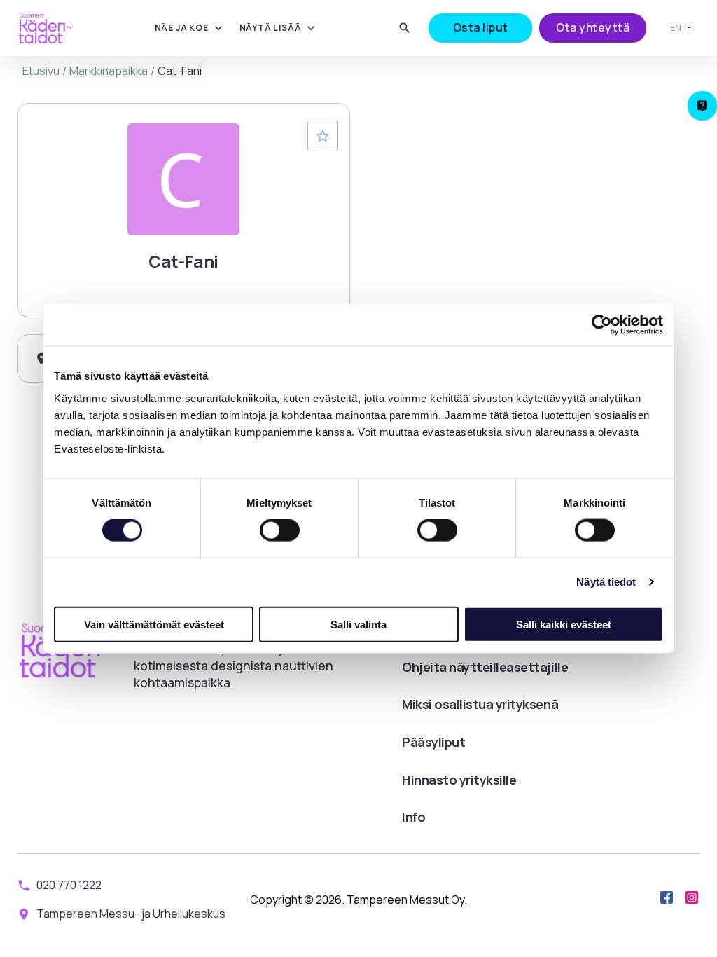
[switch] (280, 530)
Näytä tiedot (606, 582)
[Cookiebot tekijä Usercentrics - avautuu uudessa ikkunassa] (602, 325)
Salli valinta (358, 624)
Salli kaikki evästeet (563, 624)
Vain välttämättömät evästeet (154, 624)
